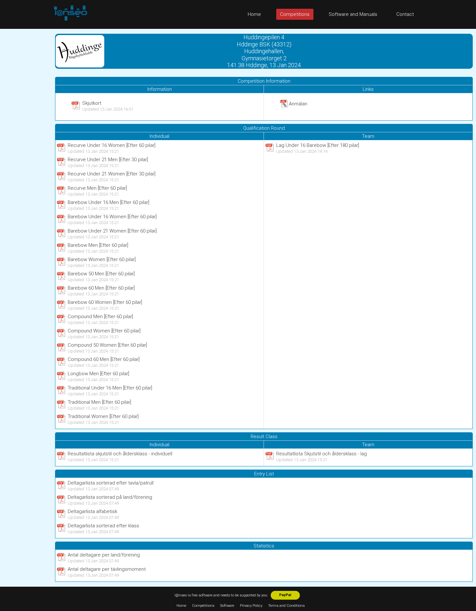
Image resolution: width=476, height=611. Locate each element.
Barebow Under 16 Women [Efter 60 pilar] (112, 217)
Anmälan (298, 104)
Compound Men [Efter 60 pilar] (100, 316)
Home (254, 14)
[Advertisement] (26, 126)
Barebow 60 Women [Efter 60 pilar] (105, 302)
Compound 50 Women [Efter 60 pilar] (107, 345)
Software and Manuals (353, 14)
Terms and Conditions (286, 606)
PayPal (285, 595)
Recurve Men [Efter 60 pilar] (97, 188)
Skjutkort (91, 103)
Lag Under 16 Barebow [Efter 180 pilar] (317, 145)
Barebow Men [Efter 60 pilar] (98, 245)
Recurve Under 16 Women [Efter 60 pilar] (111, 145)
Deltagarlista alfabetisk (92, 511)
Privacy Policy (251, 606)
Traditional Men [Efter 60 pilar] (99, 402)
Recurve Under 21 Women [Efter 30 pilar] (111, 174)
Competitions (295, 14)
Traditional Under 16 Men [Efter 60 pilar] (110, 388)
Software (227, 606)
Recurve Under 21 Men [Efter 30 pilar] (108, 159)
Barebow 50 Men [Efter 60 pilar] (101, 274)
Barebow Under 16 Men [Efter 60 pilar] (108, 202)
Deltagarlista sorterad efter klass (103, 526)
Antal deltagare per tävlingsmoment (107, 569)
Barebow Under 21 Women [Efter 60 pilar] (112, 231)
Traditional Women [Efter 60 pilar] (103, 416)
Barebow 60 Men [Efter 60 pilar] (101, 288)
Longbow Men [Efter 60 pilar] (98, 374)
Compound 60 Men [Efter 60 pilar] (104, 359)
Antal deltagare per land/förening (104, 555)
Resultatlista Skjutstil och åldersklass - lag (321, 454)
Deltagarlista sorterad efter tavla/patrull (110, 483)
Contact (405, 14)
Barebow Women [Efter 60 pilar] (102, 259)
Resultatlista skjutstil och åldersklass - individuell (120, 454)
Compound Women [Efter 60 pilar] (104, 331)
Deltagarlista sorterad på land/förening (110, 497)
